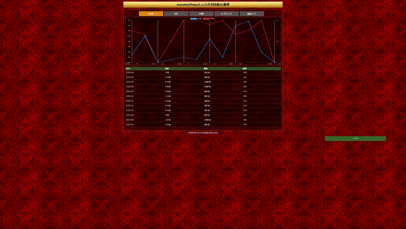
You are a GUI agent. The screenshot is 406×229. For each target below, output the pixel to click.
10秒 (201, 13)
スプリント (226, 13)
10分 (151, 13)
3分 (176, 13)
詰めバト (251, 13)
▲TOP (355, 138)
